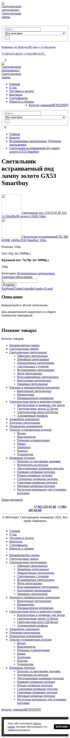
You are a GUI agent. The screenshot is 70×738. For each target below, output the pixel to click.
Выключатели (26, 436)
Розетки (22, 450)
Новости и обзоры (21, 101)
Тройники (24, 447)
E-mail (49, 288)
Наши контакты (12, 499)
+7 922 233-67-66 (45, 506)
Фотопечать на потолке (32, 465)
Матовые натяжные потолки (36, 486)
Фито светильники (29, 373)
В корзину (9, 284)
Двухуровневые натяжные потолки (40, 468)
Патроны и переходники (33, 440)
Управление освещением (25, 426)
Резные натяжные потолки (34, 475)
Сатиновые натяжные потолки (37, 479)
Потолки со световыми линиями (38, 461)
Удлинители (25, 454)
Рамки (21, 443)
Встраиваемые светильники (35, 273)
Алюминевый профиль (32, 415)
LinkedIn (28, 288)
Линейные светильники (33, 359)
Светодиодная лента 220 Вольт (37, 412)
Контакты (15, 94)
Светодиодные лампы (23, 348)
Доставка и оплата (21, 91)
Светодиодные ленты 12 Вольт (37, 408)
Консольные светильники (34, 391)
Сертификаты (18, 98)
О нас (13, 87)
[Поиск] (7, 37)
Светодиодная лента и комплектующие (35, 401)
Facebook (8, 288)
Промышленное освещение (35, 398)
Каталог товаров (48, 105)
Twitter (18, 288)
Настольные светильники (34, 380)
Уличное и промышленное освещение (34, 387)
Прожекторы (25, 394)
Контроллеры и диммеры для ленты (41, 405)
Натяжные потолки (22, 457)
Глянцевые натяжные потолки (37, 482)
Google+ (39, 288)
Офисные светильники (32, 355)
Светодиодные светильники (28, 352)
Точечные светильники (17, 277)
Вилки (21, 433)
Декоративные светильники (35, 363)
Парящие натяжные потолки (36, 472)
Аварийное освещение (24, 419)
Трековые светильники (32, 384)
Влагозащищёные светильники (38, 377)
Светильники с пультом (33, 366)
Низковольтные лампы (24, 345)
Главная (14, 84)
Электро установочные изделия (30, 429)
